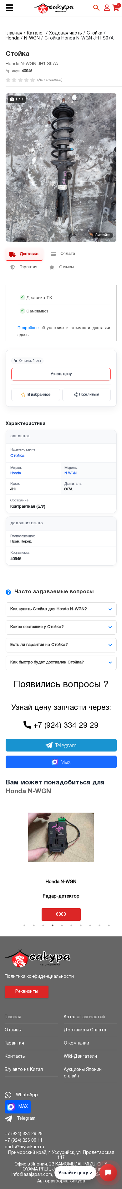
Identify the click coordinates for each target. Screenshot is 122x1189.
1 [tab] (24, 925)
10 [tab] (109, 925)
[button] (111, 99)
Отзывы (13, 1030)
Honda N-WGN (28, 791)
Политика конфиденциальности (39, 977)
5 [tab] (62, 925)
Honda (15, 473)
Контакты (15, 1057)
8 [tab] (90, 925)
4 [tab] (52, 925)
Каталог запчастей (84, 1017)
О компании (76, 1043)
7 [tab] (81, 925)
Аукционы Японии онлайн (83, 1073)
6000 (61, 915)
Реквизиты (26, 992)
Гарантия (14, 1043)
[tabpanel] (61, 862)
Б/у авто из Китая (24, 1070)
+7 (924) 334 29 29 (66, 725)
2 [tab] (34, 925)
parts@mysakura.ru (24, 1147)
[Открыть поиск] (96, 8)
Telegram (66, 745)
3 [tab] (43, 925)
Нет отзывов (49, 79)
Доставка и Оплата (85, 1030)
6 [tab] (71, 925)
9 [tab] (99, 925)
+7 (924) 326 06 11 (24, 1141)
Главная (13, 1017)
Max (65, 761)
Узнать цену (61, 374)
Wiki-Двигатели (80, 1057)
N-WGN (70, 473)
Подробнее (28, 328)
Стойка (17, 456)
